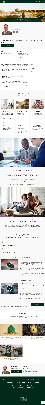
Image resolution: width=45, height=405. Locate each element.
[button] (9, 242)
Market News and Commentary (9, 379)
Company (40, 379)
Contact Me (7, 45)
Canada (22, 393)
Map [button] (33, 370)
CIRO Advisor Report (31, 379)
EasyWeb (24, 382)
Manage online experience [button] (33, 382)
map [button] (27, 54)
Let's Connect (37, 304)
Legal (24, 385)
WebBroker (18, 382)
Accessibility (30, 385)
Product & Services (10, 382)
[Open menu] (3, 1)
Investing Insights (22, 379)
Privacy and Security (16, 385)
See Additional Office (22, 57)
